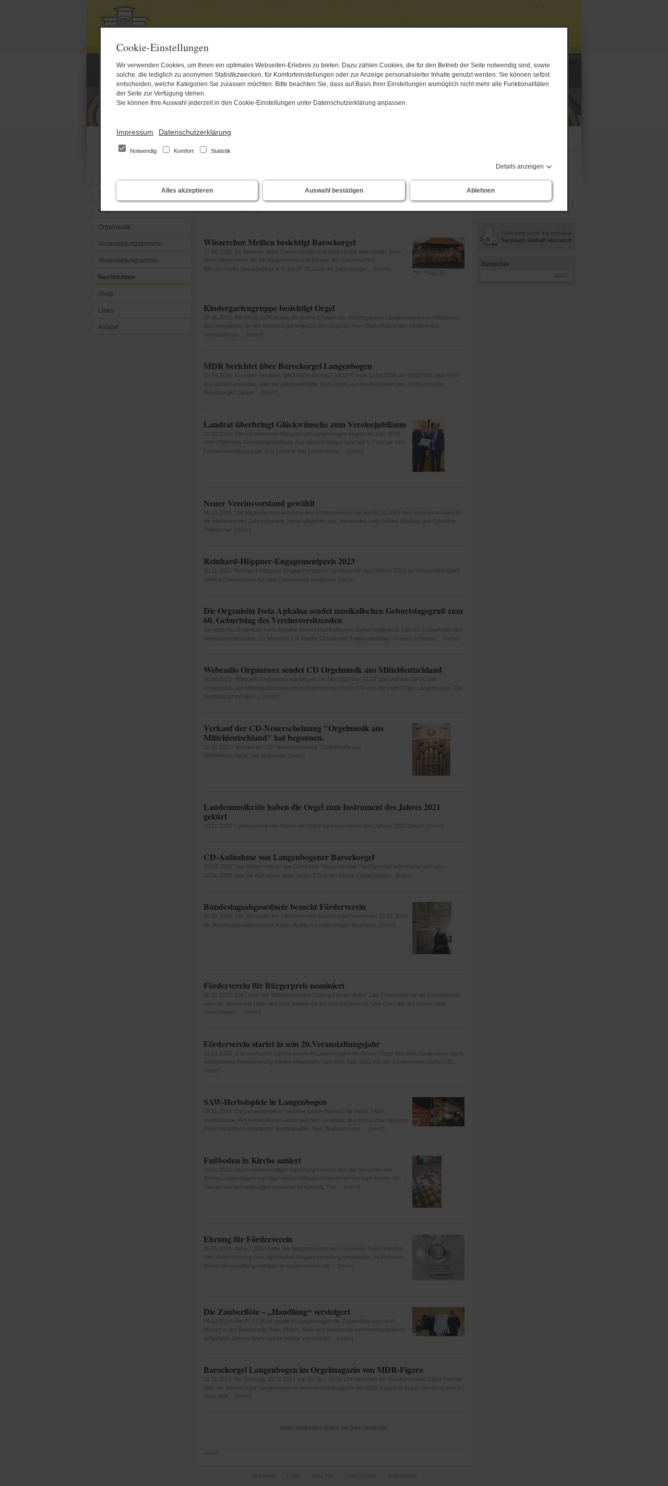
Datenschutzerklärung (195, 132)
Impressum (134, 132)
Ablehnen (481, 190)
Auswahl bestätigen (334, 190)
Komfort (183, 151)
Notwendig (143, 151)
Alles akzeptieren (187, 190)
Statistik (220, 151)
